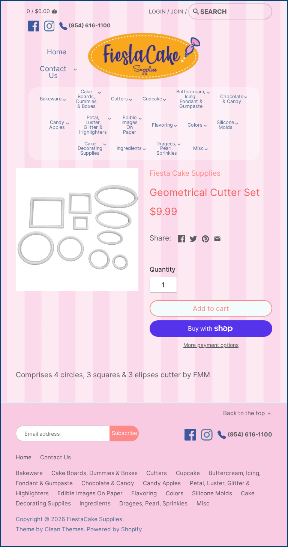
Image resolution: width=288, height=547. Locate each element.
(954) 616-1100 (89, 25)
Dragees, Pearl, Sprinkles (153, 503)
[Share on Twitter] (193, 237)
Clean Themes (64, 529)
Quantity (163, 269)
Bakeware (29, 473)
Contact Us (55, 457)
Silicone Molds (212, 493)
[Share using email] (217, 237)
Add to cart (211, 308)
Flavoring (144, 493)
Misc (203, 503)
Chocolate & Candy (107, 483)
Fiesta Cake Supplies (185, 173)
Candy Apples (162, 483)
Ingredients (95, 503)
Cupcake (188, 473)
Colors (174, 493)
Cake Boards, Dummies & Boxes (94, 473)
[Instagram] (49, 25)
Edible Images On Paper (90, 493)
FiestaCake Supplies (94, 519)
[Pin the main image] (205, 237)
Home (24, 457)
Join (177, 11)
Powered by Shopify (114, 529)
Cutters (156, 473)
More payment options (210, 345)
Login (157, 11)
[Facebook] (33, 25)
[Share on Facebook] (181, 237)
